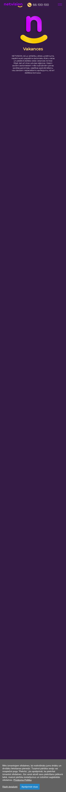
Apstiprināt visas (29, 786)
